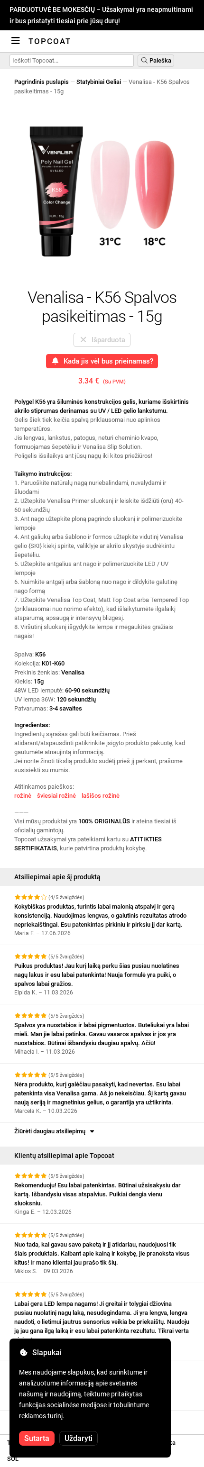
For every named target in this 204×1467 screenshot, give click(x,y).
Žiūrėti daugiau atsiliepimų (51, 1131)
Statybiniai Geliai (98, 81)
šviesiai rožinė (56, 795)
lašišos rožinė (101, 795)
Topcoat (49, 41)
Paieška (159, 60)
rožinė (22, 795)
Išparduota (106, 340)
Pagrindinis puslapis (41, 81)
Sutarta (36, 1438)
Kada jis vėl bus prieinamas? (106, 361)
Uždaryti (79, 1438)
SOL (13, 1458)
